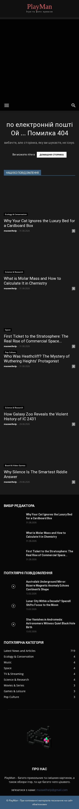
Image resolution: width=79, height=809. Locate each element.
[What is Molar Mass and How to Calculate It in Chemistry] (39, 256)
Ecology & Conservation (16, 214)
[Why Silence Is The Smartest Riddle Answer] (39, 449)
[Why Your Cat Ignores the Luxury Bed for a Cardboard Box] (39, 198)
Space (8, 329)
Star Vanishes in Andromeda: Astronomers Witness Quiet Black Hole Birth (50, 623)
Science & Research (14, 272)
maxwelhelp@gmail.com (52, 790)
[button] (6, 105)
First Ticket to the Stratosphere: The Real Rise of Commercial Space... (36, 338)
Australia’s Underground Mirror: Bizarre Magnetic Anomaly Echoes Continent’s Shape (47, 585)
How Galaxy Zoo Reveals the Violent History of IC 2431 (36, 416)
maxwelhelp (10, 230)
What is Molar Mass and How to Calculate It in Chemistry (32, 281)
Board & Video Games (15, 465)
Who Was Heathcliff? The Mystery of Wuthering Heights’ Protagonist (37, 358)
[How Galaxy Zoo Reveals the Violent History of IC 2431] (39, 391)
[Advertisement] (39, 58)
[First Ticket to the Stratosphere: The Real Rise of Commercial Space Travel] (39, 313)
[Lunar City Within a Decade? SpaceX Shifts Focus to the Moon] (13, 606)
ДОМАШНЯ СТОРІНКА (52, 154)
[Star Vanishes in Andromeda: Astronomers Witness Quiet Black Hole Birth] (13, 624)
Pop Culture (10, 352)
